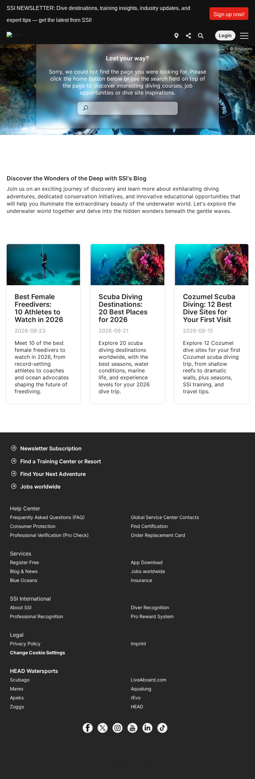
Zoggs (17, 706)
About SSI (21, 607)
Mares (16, 688)
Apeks (17, 697)
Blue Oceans (23, 580)
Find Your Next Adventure (53, 474)
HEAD (137, 706)
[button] (229, 13)
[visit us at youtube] (135, 728)
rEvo (135, 697)
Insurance (141, 580)
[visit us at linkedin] (149, 728)
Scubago (20, 679)
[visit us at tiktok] (164, 728)
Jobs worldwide (40, 486)
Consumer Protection (32, 526)
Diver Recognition (150, 607)
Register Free (24, 562)
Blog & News (24, 571)
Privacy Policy (25, 643)
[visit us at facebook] (90, 728)
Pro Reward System (152, 616)
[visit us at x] (105, 728)
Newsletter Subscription (51, 448)
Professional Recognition (36, 616)
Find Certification (149, 526)
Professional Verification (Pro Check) (49, 535)
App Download (147, 562)
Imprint (138, 643)
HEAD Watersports (34, 671)
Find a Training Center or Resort (60, 461)
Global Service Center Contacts (165, 517)
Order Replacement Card (158, 535)
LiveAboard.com (148, 679)
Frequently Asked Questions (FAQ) (47, 517)
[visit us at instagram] (120, 728)
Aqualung (141, 688)
